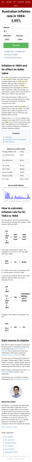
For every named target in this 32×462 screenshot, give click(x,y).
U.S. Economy (10, 440)
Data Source (9, 142)
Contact (10, 458)
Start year (7, 36)
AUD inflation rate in (10, 54)
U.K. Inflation (9, 446)
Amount (6, 27)
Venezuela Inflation (11, 452)
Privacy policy (20, 458)
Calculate (16, 45)
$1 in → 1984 (8, 51)
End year (19, 36)
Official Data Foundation (21, 379)
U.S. (3, 2)
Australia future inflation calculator (12, 57)
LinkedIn (9, 427)
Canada (9, 2)
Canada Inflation (11, 443)
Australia (20, 2)
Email (3, 427)
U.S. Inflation (9, 437)
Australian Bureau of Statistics (11, 355)
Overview (8, 137)
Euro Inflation (9, 449)
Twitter (15, 427)
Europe (27, 2)
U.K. (14, 2)
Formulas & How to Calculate (15, 139)
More (16, 6)
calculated (15, 118)
